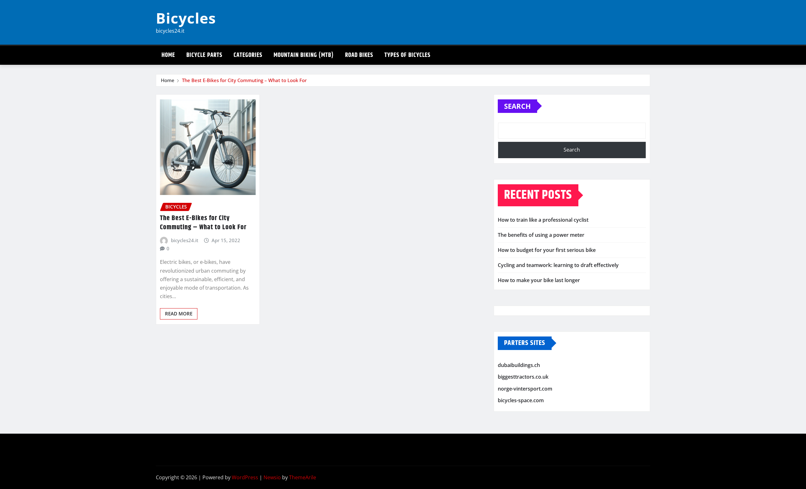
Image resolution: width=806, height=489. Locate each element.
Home (168, 55)
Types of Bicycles (407, 55)
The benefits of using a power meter (541, 234)
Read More (178, 313)
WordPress (245, 477)
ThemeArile (302, 477)
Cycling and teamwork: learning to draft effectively (558, 265)
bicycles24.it (184, 240)
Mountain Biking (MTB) (304, 55)
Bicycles (186, 18)
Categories (248, 55)
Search (517, 106)
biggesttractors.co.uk (523, 376)
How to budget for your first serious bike (547, 250)
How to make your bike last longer (539, 280)
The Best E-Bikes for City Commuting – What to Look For (244, 80)
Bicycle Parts (204, 55)
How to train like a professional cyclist (543, 219)
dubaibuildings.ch (519, 365)
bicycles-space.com (521, 400)
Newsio (272, 477)
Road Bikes (359, 55)
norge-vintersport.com (525, 388)
